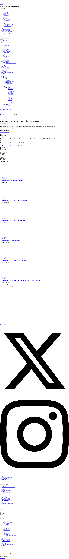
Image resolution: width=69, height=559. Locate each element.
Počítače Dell (10, 99)
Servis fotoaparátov (7, 20)
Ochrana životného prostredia (6, 480)
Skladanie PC (4, 71)
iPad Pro (23, 133)
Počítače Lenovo (10, 101)
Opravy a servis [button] (4, 10)
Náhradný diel (4, 27)
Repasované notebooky (7, 26)
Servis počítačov (6, 49)
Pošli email (20, 145)
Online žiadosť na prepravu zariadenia (6, 109)
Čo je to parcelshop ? (5, 500)
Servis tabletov (6, 15)
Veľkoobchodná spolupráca (6, 499)
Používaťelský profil (5, 486)
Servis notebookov (7, 12)
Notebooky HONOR (11, 91)
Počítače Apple (10, 97)
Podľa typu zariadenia (7, 78)
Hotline (3, 40)
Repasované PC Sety (9, 25)
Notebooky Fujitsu (10, 90)
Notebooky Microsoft (11, 94)
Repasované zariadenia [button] (5, 22)
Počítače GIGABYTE (11, 102)
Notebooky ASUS (10, 89)
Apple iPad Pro (41, 133)
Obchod (4, 114)
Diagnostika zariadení (5, 502)
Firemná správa (4, 488)
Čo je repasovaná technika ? (6, 498)
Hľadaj (1, 113)
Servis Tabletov (8, 82)
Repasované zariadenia (5, 85)
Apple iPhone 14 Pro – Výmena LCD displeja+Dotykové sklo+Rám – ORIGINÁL (21, 280)
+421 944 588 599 (3, 324)
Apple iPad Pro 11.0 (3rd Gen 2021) (16, 133)
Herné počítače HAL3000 (6, 501)
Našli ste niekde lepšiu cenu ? (6, 492)
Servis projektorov (7, 54)
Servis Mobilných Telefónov (10, 81)
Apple (10, 133)
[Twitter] (34, 394)
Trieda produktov (4, 497)
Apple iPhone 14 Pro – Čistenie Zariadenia (12, 180)
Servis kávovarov (6, 60)
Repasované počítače (7, 534)
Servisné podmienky (5, 476)
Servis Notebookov (9, 80)
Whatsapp (3, 145)
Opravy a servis (4, 77)
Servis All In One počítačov (10, 79)
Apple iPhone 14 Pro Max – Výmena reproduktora (14, 200)
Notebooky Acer (10, 88)
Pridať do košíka (2, 558)
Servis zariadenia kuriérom (6, 30)
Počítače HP (10, 100)
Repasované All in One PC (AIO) (11, 24)
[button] (4, 177)
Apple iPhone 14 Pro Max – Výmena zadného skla (14, 260)
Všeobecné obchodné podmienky (7, 31)
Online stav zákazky (5, 32)
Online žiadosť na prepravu (6, 29)
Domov (3, 76)
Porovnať (3, 178)
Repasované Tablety (7, 65)
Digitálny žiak (4, 496)
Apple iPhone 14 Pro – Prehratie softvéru (12, 240)
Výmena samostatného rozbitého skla (7, 503)
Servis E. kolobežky (7, 19)
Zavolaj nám (12, 145)
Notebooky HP (10, 92)
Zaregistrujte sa (8, 45)
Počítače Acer (10, 98)
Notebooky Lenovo (11, 93)
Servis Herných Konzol (9, 83)
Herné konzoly (6, 14)
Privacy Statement (5, 481)
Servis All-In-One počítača (8, 11)
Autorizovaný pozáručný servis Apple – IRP (8, 33)
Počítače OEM (10, 103)
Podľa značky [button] (8, 87)
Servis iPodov (6, 18)
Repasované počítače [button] (7, 23)
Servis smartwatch (7, 17)
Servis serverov (6, 21)
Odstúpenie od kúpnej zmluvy (6, 478)
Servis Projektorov (9, 84)
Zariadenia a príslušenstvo (6, 28)
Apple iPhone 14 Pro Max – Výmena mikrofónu (13, 220)
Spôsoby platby (4, 479)
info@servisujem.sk (3, 325)
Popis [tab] (3, 137)
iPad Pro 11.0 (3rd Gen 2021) (62, 133)
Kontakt (3, 34)
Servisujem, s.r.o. (2, 4)
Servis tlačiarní (6, 16)
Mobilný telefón (6, 13)
